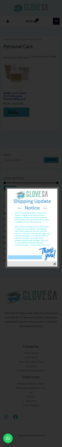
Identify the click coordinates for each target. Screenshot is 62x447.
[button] (8, 438)
